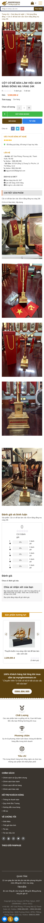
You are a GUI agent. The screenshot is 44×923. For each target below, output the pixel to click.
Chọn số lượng (8, 107)
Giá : (4, 95)
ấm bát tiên (16, 880)
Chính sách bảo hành (11, 781)
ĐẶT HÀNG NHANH (22, 114)
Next (38, 634)
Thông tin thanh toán (11, 800)
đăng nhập (14, 597)
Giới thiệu (7, 821)
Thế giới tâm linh (9, 825)
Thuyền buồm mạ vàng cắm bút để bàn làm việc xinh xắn (22, 652)
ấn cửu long (17, 891)
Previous (6, 634)
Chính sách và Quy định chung (15, 778)
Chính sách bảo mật (11, 789)
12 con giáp (6, 880)
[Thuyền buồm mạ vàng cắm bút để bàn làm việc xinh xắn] (22, 635)
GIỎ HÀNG (12, 121)
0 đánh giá (18, 91)
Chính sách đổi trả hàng (12, 785)
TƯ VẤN (32, 121)
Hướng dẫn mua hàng (11, 807)
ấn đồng (25, 891)
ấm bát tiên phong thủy (30, 880)
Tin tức (5, 829)
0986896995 (16, 919)
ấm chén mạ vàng (26, 883)
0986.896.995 (22, 691)
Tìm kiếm (38, 9)
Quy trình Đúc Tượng (11, 803)
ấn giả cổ (23, 893)
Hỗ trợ (5, 811)
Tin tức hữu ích (9, 833)
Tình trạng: (6, 99)
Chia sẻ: (5, 128)
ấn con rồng (7, 891)
